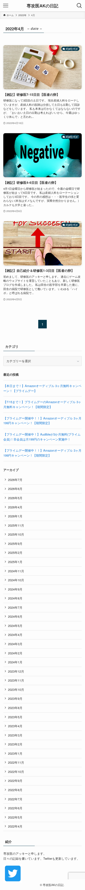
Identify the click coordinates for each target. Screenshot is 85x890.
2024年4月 (15, 634)
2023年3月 (15, 735)
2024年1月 (15, 662)
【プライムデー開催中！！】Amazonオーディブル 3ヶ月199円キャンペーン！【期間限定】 (42, 420)
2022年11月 (16, 762)
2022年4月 (15, 826)
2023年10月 (16, 689)
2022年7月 (15, 799)
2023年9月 (15, 698)
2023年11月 (16, 680)
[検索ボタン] (79, 5)
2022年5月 (15, 817)
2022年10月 (16, 771)
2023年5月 (15, 717)
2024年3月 (15, 644)
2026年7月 (15, 479)
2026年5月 (15, 498)
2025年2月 (15, 552)
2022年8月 (15, 790)
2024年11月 (16, 571)
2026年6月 (15, 488)
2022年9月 (15, 780)
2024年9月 (15, 589)
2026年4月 (15, 507)
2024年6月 (15, 616)
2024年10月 (16, 580)
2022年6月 (15, 808)
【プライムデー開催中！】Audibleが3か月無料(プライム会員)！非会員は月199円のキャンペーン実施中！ (42, 436)
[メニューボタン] (5, 5)
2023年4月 (15, 726)
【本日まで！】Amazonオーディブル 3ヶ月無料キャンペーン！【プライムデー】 (42, 388)
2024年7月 (15, 607)
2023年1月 (15, 753)
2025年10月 (16, 534)
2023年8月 (15, 707)
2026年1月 (15, 516)
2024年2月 (15, 653)
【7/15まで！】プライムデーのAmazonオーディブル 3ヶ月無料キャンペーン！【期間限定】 (42, 404)
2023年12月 (16, 671)
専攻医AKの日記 (42, 6)
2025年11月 (16, 525)
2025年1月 (15, 562)
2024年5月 (15, 625)
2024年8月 (15, 598)
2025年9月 (15, 543)
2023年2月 (15, 744)
